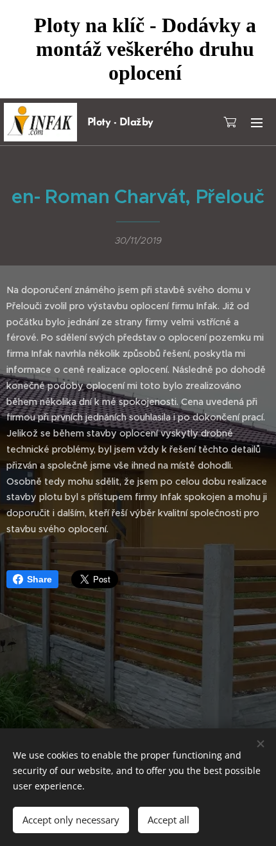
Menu (257, 122)
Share (39, 579)
